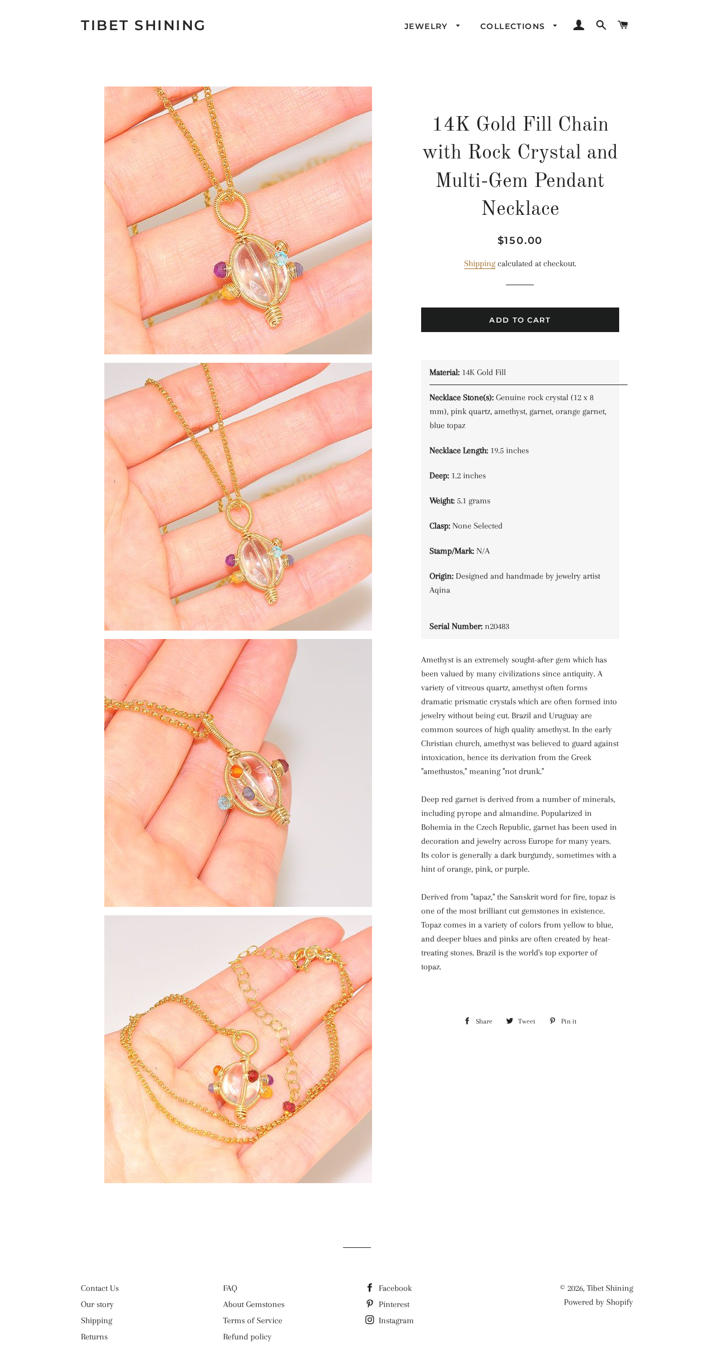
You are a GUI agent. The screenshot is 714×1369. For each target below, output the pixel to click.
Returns (94, 1337)
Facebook (394, 1288)
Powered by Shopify (598, 1302)
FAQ (230, 1288)
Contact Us (100, 1288)
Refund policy (247, 1337)
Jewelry (427, 26)
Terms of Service (252, 1320)
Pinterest (393, 1304)
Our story (97, 1304)
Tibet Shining (143, 25)
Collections (514, 26)
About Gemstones (253, 1304)
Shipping (479, 263)
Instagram (395, 1320)
